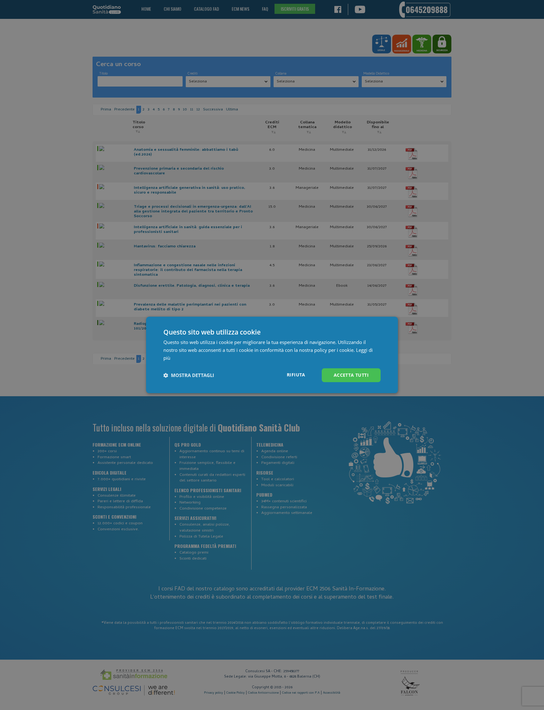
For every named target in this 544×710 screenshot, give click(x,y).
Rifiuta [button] (296, 375)
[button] (188, 375)
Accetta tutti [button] (351, 375)
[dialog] (272, 355)
